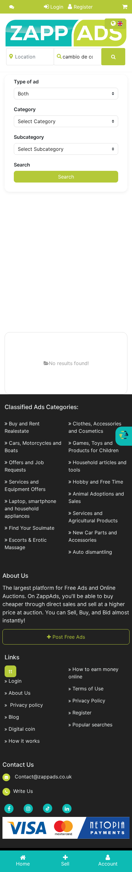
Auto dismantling (92, 552)
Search (22, 165)
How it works (24, 741)
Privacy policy (26, 705)
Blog (14, 717)
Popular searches (92, 724)
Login (56, 7)
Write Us (23, 791)
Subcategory (29, 137)
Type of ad (26, 81)
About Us (19, 693)
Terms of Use (87, 688)
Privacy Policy (88, 700)
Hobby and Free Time (98, 482)
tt (10, 671)
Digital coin (22, 729)
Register (83, 7)
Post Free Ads (68, 637)
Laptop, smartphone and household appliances (30, 508)
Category (25, 109)
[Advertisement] (66, 262)
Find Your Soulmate (31, 528)
